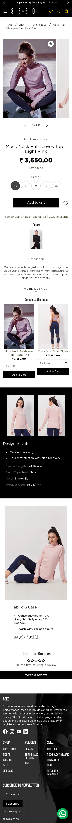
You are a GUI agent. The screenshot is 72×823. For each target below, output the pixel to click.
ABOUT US (52, 749)
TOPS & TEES (39, 25)
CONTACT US (53, 760)
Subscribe (12, 803)
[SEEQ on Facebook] (5, 731)
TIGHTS (6, 754)
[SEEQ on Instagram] (12, 731)
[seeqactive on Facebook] (25, 731)
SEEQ (16, 819)
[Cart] (66, 11)
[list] (36, 78)
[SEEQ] (23, 11)
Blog (49, 765)
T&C (27, 763)
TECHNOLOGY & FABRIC (58, 754)
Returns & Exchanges (52, 772)
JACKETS (7, 760)
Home (9, 25)
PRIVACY (29, 749)
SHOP (22, 25)
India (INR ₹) (10, 811)
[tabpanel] (29, 78)
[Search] (58, 11)
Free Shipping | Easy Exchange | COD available (36, 216)
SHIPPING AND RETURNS (31, 756)
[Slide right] (47, 125)
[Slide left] (25, 125)
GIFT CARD (8, 771)
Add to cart (36, 202)
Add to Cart (19, 374)
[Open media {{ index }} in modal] (29, 78)
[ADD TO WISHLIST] (66, 203)
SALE (5, 765)
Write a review (36, 675)
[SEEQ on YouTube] (19, 731)
